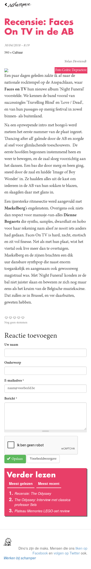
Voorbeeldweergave (43, 459)
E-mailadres (14, 381)
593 (6, 53)
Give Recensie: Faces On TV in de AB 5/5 (23, 318)
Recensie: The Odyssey (33, 493)
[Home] (45, 5)
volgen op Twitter (67, 553)
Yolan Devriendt (75, 61)
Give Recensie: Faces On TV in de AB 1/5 (6, 318)
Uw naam (11, 345)
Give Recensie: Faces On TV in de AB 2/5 (10, 318)
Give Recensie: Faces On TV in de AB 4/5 (19, 318)
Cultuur (17, 53)
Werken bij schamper (20, 557)
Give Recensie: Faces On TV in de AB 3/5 (15, 318)
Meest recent (48, 483)
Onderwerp (12, 363)
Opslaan (17, 459)
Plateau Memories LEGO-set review (42, 510)
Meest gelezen (21, 483)
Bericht (10, 399)
